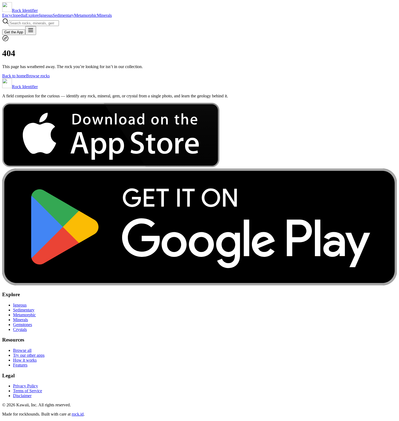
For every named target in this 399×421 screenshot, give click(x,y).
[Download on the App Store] (111, 166)
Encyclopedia (14, 15)
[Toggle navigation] (30, 30)
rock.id (78, 414)
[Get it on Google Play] (199, 284)
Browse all (22, 350)
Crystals (20, 329)
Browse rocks (38, 76)
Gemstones (22, 324)
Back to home (14, 76)
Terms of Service (27, 390)
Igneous (46, 15)
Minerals (104, 15)
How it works (25, 360)
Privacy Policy (25, 386)
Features (20, 365)
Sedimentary (63, 15)
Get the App (13, 32)
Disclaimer (22, 395)
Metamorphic (85, 15)
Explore (32, 15)
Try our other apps (29, 355)
